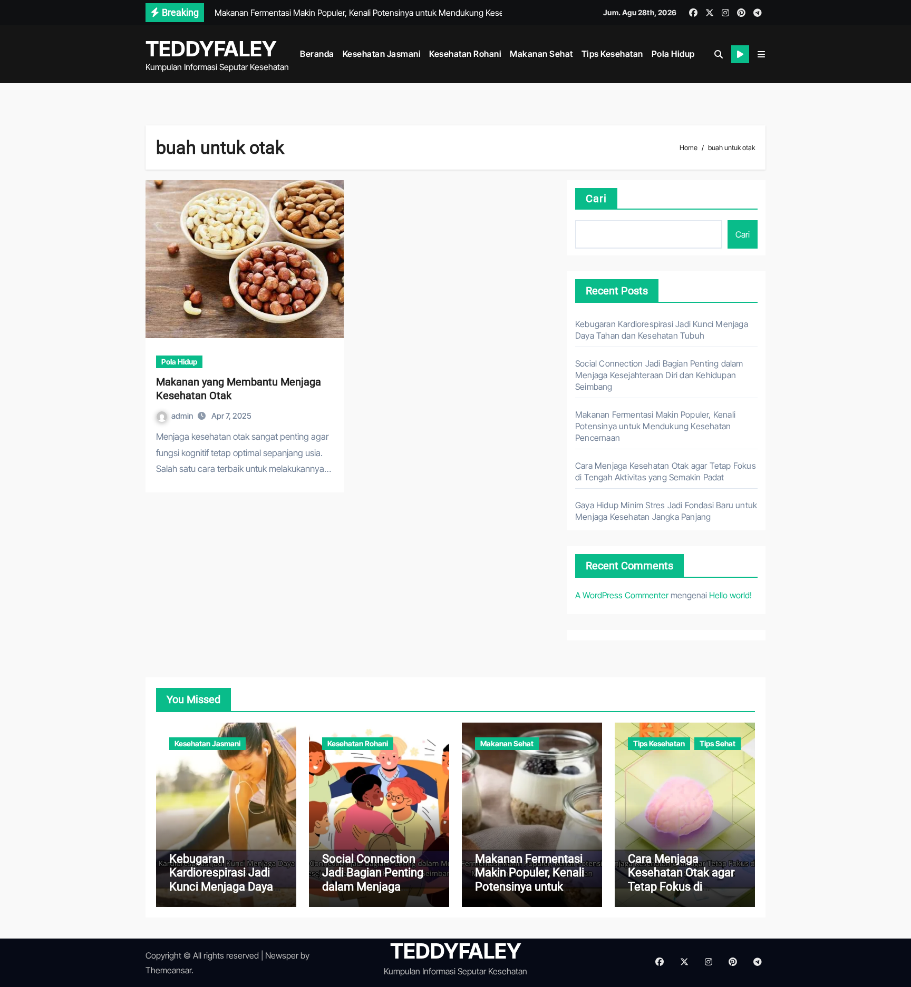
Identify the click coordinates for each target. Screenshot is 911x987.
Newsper (281, 955)
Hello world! (730, 595)
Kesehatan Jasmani (382, 53)
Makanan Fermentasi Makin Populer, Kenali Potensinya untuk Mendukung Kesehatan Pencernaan (655, 426)
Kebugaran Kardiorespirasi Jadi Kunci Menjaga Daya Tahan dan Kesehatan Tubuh (224, 886)
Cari (596, 198)
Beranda (317, 53)
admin (183, 416)
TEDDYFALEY (211, 49)
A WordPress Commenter (621, 595)
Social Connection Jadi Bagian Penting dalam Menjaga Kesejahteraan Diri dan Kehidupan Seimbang (659, 375)
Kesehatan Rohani (465, 53)
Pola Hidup (673, 53)
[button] (761, 54)
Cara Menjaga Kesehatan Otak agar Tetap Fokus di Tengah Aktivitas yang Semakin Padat (683, 886)
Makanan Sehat (541, 53)
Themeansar (168, 970)
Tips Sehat (717, 743)
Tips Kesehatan (612, 53)
